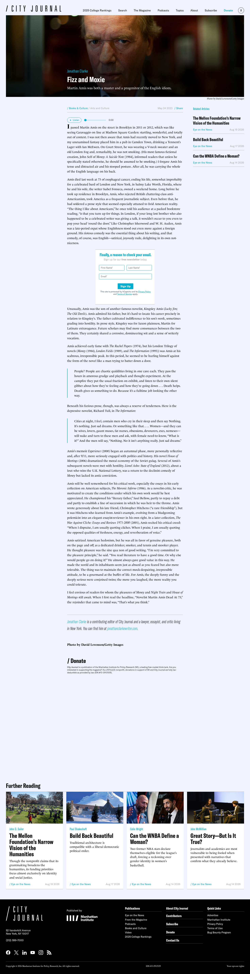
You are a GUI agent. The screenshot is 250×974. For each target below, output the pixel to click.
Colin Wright (136, 829)
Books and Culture (135, 928)
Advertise (212, 915)
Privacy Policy (144, 291)
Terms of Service (124, 294)
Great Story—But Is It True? (213, 839)
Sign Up (125, 286)
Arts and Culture (99, 108)
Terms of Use (215, 928)
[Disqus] (125, 726)
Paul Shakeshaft (78, 829)
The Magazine (142, 10)
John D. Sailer (16, 829)
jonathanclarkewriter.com (122, 628)
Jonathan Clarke (77, 71)
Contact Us (172, 940)
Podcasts (163, 10)
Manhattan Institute (218, 919)
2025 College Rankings (97, 10)
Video (128, 932)
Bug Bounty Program (219, 932)
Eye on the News (20, 884)
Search (122, 10)
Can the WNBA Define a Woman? (216, 156)
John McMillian (198, 829)
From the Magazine (136, 919)
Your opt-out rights (235, 965)
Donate (228, 10)
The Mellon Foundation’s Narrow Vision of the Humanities (216, 121)
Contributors (174, 916)
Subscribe (211, 10)
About (194, 10)
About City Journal (177, 908)
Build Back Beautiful (208, 139)
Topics (180, 10)
